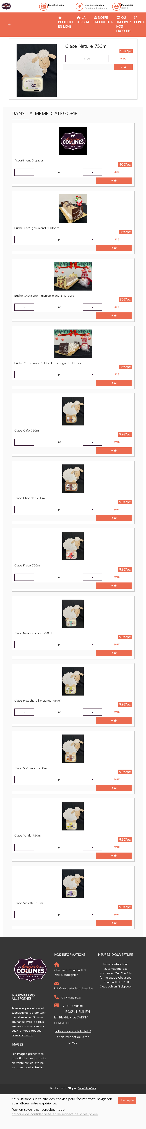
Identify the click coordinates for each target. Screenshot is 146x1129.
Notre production (103, 19)
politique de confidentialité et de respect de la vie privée (55, 1114)
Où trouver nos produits (123, 24)
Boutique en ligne (66, 24)
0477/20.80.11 (71, 997)
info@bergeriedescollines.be (73, 988)
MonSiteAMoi (87, 1088)
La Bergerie (84, 19)
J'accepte (127, 1100)
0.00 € (127, 7)
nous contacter (22, 1035)
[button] (8, 24)
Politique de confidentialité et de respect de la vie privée (73, 1037)
